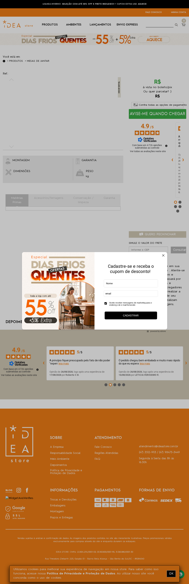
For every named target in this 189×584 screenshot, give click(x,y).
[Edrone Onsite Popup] (94, 292)
